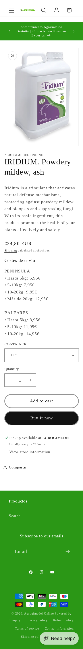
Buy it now (41, 418)
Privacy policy (37, 620)
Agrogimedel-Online (39, 613)
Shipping (10, 250)
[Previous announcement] (9, 31)
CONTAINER (15, 344)
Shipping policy (32, 636)
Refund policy (63, 620)
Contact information (59, 628)
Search (15, 516)
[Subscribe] (67, 551)
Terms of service (27, 628)
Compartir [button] (18, 467)
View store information (29, 452)
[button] (11, 10)
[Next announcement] (74, 31)
